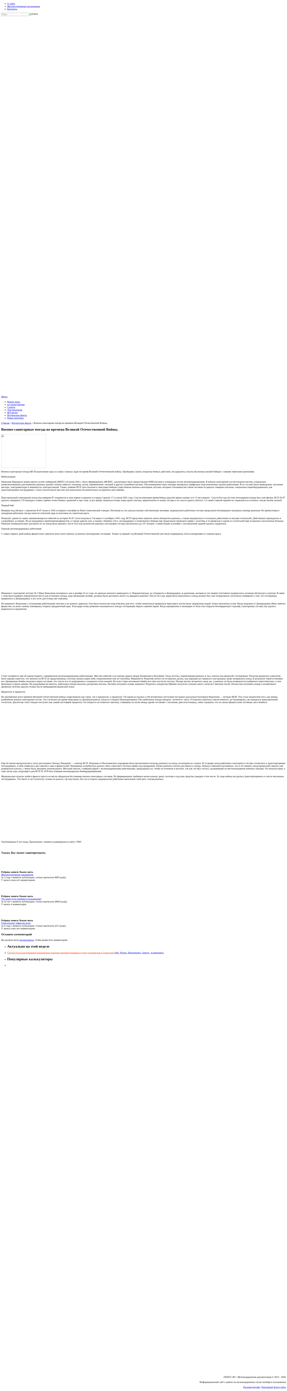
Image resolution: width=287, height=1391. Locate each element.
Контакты (12, 9)
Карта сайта (280, 1387)
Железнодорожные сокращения (17, 874)
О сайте (11, 3)
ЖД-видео (12, 412)
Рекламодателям (251, 1387)
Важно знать (13, 402)
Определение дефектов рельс (16, 923)
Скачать (11, 407)
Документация (14, 410)
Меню (4, 396)
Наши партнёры (15, 418)
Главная (5, 423)
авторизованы (26, 940)
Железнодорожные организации (23, 6)
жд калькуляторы (16, 404)
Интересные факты (17, 415)
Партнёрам (267, 1387)
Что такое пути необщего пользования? (21, 899)
